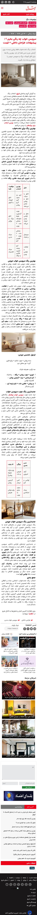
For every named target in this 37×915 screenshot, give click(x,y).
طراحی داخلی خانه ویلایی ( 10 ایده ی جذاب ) (19, 736)
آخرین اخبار (30, 807)
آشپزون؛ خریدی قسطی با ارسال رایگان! (24, 854)
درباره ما (33, 892)
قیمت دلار (32, 23)
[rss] (30, 884)
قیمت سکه (31, 26)
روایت (18, 880)
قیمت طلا (9, 23)
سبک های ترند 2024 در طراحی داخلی (21, 717)
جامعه (24, 878)
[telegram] (34, 629)
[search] (2, 2)
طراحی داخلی (26, 620)
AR (6, 2)
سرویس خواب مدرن (11, 620)
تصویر (12, 880)
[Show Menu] (2, 7)
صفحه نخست (32, 878)
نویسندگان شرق (31, 902)
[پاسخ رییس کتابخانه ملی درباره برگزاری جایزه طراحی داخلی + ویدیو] (18, 690)
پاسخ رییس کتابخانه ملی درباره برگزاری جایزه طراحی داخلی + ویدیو (19, 697)
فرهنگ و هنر (33, 880)
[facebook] (28, 629)
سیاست (17, 878)
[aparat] (14, 884)
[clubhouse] (10, 884)
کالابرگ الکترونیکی (21, 23)
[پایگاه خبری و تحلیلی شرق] (30, 8)
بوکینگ (32, 868)
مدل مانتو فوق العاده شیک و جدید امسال (23, 827)
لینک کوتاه (15, 625)
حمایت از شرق (31, 896)
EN (9, 2)
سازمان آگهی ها (31, 905)
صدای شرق (4, 880)
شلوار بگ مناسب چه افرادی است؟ (25, 823)
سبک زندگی (31, 34)
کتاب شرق (6, 14)
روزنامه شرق (30, 14)
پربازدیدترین (18, 807)
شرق (18, 93)
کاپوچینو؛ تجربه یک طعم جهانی (26, 858)
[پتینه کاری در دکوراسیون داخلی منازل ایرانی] (18, 748)
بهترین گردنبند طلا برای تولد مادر (26, 819)
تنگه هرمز (23, 26)
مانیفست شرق (31, 899)
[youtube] (6, 884)
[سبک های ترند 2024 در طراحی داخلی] (18, 709)
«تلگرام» (31, 614)
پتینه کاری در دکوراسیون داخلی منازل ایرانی (20, 756)
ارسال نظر (28, 787)
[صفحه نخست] (12, 2)
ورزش (24, 880)
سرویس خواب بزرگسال (16, 395)
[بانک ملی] (18, 800)
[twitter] (31, 629)
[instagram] (26, 884)
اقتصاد (11, 878)
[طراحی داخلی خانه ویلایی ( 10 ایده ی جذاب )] (18, 729)
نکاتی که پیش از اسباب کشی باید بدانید (24, 850)
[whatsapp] (24, 628)
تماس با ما (33, 889)
